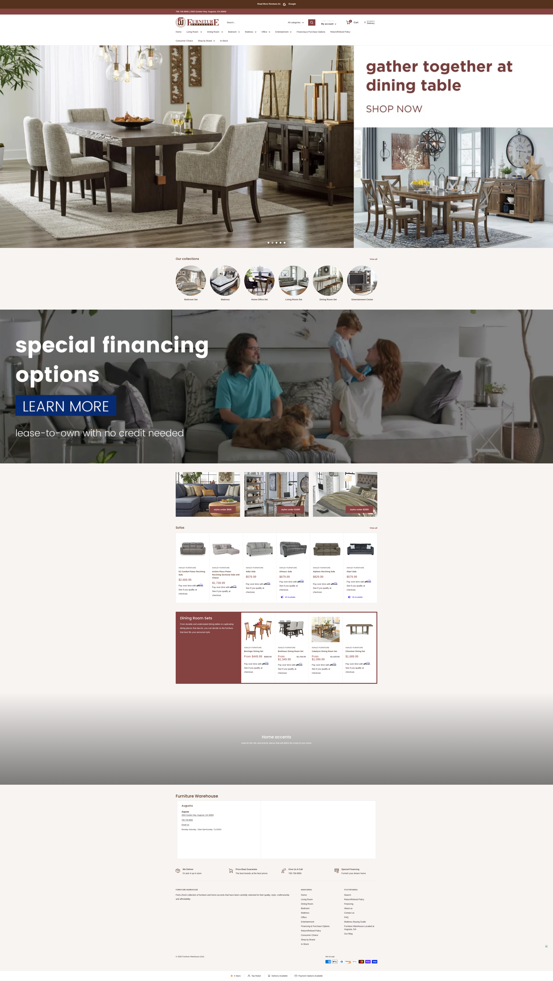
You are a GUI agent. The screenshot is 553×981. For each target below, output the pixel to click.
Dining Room (213, 32)
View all (374, 259)
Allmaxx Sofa (285, 571)
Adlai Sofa (250, 571)
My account (327, 24)
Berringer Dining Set (253, 651)
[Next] (377, 567)
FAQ (346, 917)
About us (348, 908)
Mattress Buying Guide (355, 921)
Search (347, 895)
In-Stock (224, 40)
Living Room (192, 32)
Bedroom (232, 32)
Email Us (185, 825)
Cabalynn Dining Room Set (324, 651)
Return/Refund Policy (340, 32)
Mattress (249, 32)
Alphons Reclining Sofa (324, 571)
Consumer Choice (184, 40)
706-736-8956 (187, 820)
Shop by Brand (205, 40)
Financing (348, 904)
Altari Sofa (351, 571)
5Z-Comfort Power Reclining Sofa (192, 573)
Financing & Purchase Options (311, 32)
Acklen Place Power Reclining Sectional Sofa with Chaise (226, 574)
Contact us (349, 913)
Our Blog (348, 933)
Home (178, 32)
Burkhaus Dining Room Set (290, 651)
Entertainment (281, 32)
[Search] (311, 22)
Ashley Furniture (187, 568)
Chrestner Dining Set (355, 651)
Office (264, 32)
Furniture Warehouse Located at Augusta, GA (359, 927)
